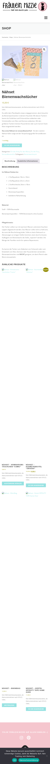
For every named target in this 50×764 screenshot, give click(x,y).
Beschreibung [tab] (10, 161)
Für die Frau (35, 151)
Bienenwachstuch (30, 154)
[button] (44, 49)
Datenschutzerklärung (29, 760)
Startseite (5, 37)
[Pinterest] (29, 738)
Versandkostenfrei (8, 154)
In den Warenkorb (12, 145)
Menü (46, 18)
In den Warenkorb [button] (36, 485)
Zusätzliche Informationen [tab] (28, 161)
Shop (11, 37)
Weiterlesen (9, 705)
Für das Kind (15, 151)
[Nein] (47, 756)
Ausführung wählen (13, 483)
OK (14, 760)
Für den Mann (25, 151)
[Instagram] (21, 738)
